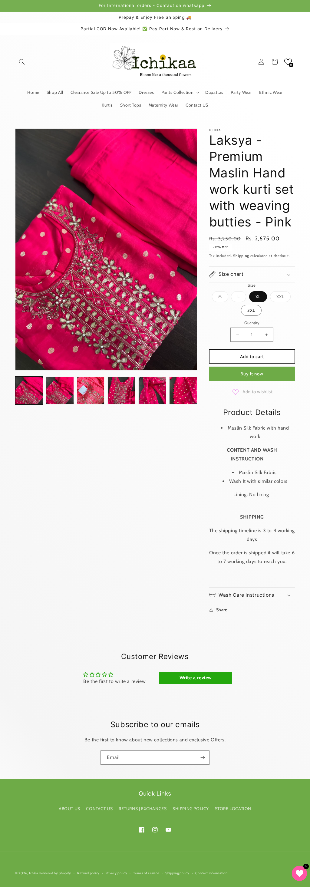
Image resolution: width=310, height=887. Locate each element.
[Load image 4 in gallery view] (121, 390)
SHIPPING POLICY (191, 808)
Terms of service (146, 873)
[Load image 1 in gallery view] (29, 390)
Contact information (211, 873)
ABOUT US (69, 808)
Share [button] (221, 609)
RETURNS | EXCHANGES (143, 808)
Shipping (241, 255)
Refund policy (88, 873)
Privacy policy (116, 873)
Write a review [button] (196, 678)
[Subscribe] (202, 757)
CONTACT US (99, 808)
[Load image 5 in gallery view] (152, 390)
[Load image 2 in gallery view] (60, 390)
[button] (21, 61)
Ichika (33, 873)
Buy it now (251, 374)
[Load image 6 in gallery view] (183, 390)
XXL (283, 298)
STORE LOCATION (233, 808)
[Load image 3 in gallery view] (91, 390)
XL (258, 296)
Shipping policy (177, 873)
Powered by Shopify (55, 873)
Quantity (252, 322)
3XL (251, 310)
